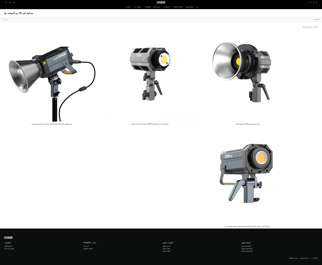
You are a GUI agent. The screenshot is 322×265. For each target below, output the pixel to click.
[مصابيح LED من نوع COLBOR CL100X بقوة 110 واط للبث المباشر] (149, 74)
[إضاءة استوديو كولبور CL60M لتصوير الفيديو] (247, 74)
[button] (14, 2)
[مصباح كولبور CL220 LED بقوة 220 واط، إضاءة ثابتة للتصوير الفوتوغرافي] (51, 74)
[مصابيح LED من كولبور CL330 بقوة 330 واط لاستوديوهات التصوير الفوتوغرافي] (247, 176)
